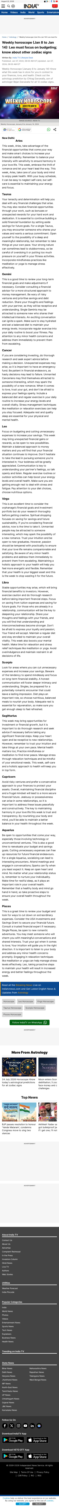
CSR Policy (22, 1475)
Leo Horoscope (25, 1001)
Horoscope (8, 1001)
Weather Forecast (10, 1288)
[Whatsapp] (48, 129)
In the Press (7, 1255)
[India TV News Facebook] (51, 1)
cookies (49, 1500)
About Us (6, 1244)
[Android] (47, 1)
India (23, 12)
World (31, 12)
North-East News (9, 1387)
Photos (5, 1315)
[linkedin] (32, 1425)
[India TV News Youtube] (57, 1)
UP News (6, 1395)
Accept (22, 1504)
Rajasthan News (37, 1372)
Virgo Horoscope (45, 1001)
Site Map (14, 1472)
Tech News (7, 1330)
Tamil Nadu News (10, 1391)
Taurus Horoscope (12, 1008)
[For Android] (13, 1456)
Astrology (13, 37)
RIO (32, 1475)
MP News (6, 1383)
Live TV (5, 1267)
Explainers (6, 1334)
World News (7, 1311)
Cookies (6, 1498)
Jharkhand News (9, 1380)
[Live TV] (55, 6)
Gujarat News (8, 1402)
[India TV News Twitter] (54, 1)
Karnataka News (9, 1410)
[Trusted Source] (24, 129)
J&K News (6, 1406)
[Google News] (9, 129)
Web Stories (7, 1274)
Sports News (8, 1326)
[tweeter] (11, 1425)
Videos (14, 12)
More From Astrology (30, 1052)
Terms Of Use (27, 1472)
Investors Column (10, 1259)
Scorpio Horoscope (35, 1008)
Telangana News (37, 1376)
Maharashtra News (38, 1368)
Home (4, 12)
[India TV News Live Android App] (13, 1440)
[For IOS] (37, 1456)
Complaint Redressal (11, 1251)
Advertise (6, 1248)
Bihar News (7, 1368)
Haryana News (8, 1376)
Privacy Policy (43, 1472)
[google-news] (39, 1425)
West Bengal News (38, 1380)
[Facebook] (5, 1425)
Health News (7, 1341)
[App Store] (37, 1440)
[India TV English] (31, 6)
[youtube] (25, 1425)
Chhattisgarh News (10, 1399)
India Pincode (8, 1292)
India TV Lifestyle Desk (22, 57)
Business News (9, 1338)
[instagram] (18, 1425)
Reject (39, 1504)
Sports (40, 12)
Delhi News (7, 1372)
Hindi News (7, 1263)
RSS (39, 1475)
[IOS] (45, 1)
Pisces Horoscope (12, 1014)
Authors (5, 1270)
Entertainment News (11, 1322)
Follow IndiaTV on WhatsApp (27, 1022)
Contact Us (7, 1240)
